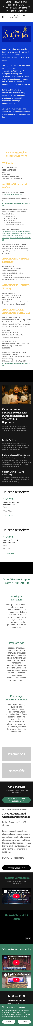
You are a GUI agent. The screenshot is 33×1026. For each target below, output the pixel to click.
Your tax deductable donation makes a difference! (16, 800)
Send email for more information (16, 867)
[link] (16, 17)
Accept (24, 1021)
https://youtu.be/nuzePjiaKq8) (12, 194)
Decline (9, 1021)
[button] (3, 17)
